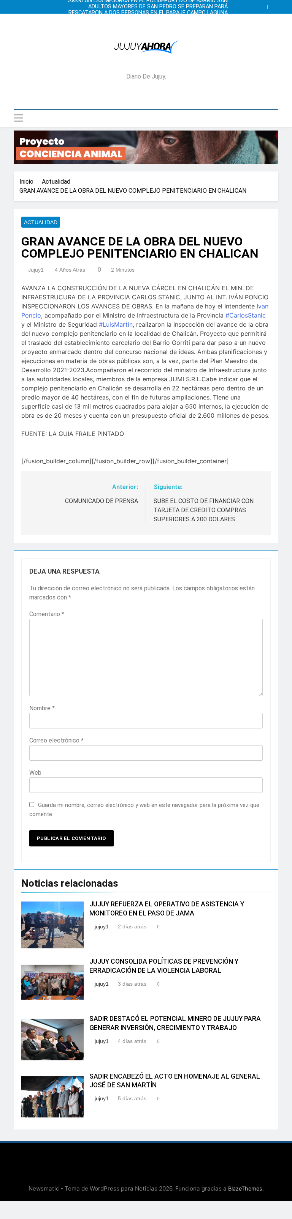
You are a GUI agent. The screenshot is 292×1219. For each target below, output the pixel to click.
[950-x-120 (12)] (146, 147)
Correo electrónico (56, 740)
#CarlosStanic (245, 315)
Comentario (46, 614)
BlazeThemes (245, 1188)
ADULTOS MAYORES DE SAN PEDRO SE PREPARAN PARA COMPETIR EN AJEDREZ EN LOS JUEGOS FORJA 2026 (158, 7)
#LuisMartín (116, 324)
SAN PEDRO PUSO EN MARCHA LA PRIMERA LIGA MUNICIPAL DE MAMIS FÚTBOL (148, 19)
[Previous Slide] (263, 5)
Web (35, 772)
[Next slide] (274, 5)
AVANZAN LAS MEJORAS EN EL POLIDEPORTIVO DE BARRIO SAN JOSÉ (148, 25)
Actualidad (40, 222)
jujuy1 (36, 270)
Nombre (42, 708)
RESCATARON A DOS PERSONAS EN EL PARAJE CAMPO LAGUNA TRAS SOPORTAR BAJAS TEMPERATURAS (148, 13)
